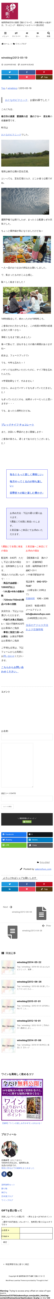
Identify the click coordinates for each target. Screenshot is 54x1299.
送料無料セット (8, 1184)
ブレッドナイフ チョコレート (17, 424)
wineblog (12, 88)
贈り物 (4, 1188)
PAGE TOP (49, 1257)
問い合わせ (9, 656)
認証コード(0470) (8, 793)
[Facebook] (27, 72)
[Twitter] (10, 72)
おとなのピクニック (16, 100)
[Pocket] (27, 77)
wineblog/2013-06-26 (29, 981)
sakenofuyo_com (43, 869)
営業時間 (30, 598)
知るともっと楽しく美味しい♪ (26, 474)
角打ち (4, 1192)
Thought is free (42, 1280)
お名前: (4, 731)
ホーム (6, 44)
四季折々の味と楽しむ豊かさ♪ (26, 492)
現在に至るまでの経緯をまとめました (17, 1168)
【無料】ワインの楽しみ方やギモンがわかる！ (21, 1123)
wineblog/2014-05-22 (29, 962)
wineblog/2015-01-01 (29, 1001)
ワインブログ (21, 44)
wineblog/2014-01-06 (29, 1040)
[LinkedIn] (10, 77)
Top (3, 88)
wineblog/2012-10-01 (29, 1020)
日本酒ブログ (7, 1196)
